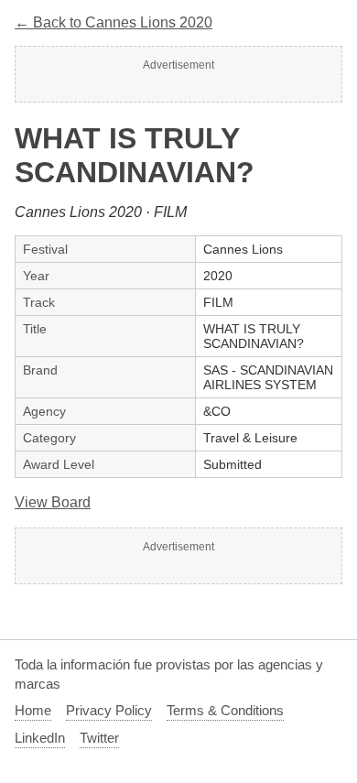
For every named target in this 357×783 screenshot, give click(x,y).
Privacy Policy (109, 710)
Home (33, 710)
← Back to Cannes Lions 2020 (113, 22)
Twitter (99, 737)
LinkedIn (40, 737)
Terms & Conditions (225, 710)
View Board (53, 502)
